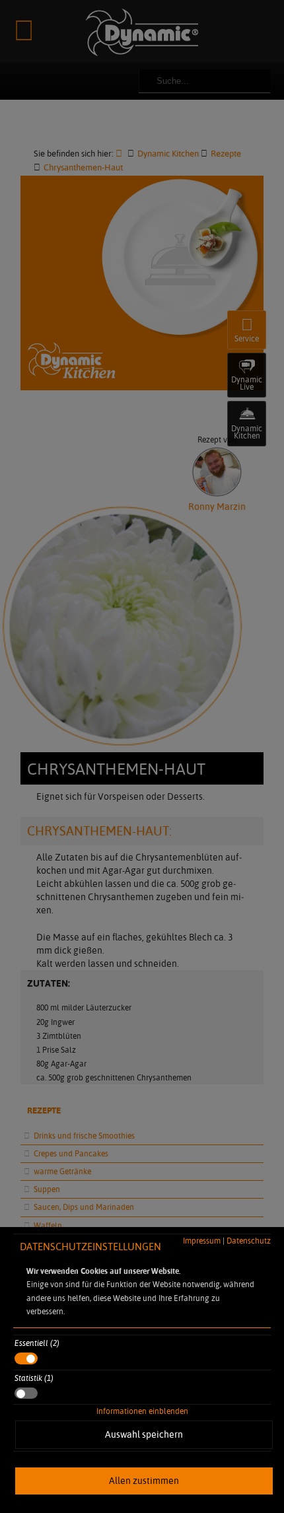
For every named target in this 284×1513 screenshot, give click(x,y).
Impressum (202, 1241)
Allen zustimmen (144, 1481)
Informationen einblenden (142, 1411)
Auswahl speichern (144, 1434)
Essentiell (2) (37, 1343)
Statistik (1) (34, 1378)
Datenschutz (249, 1241)
